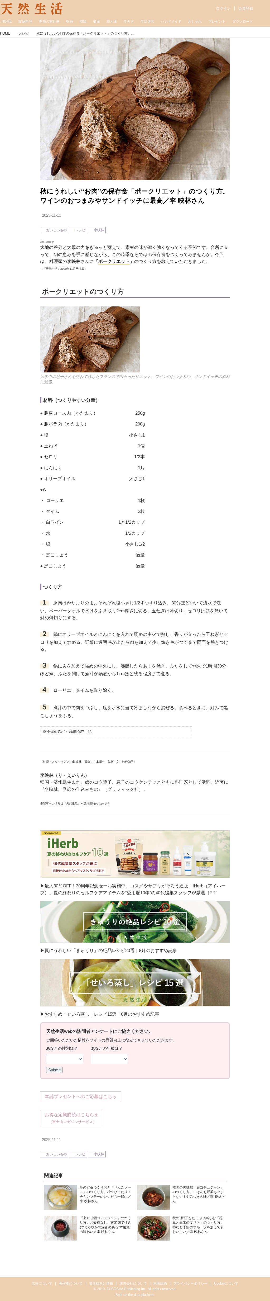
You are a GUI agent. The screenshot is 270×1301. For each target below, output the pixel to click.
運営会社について (133, 1283)
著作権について (71, 1283)
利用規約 (160, 1283)
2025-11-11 (51, 215)
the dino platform (141, 1295)
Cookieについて (226, 1283)
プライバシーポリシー (190, 1283)
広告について (42, 1283)
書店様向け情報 (101, 1283)
